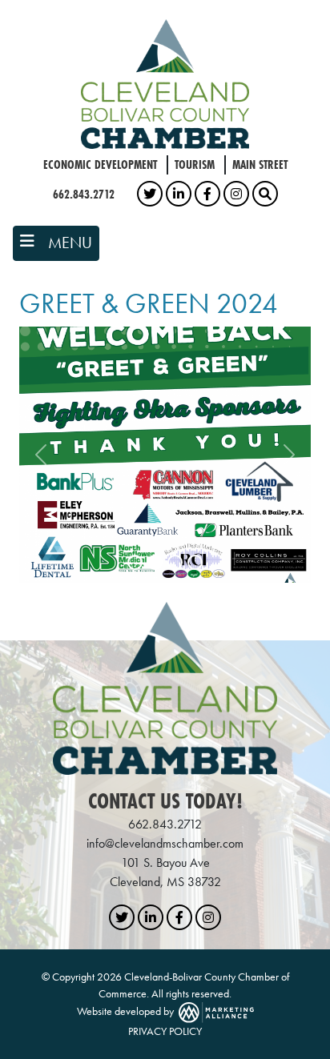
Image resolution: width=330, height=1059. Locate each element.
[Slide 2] (155, 562)
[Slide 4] (195, 562)
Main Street (260, 164)
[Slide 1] (135, 562)
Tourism (195, 164)
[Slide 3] (175, 562)
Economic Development (100, 164)
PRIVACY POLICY (165, 1031)
